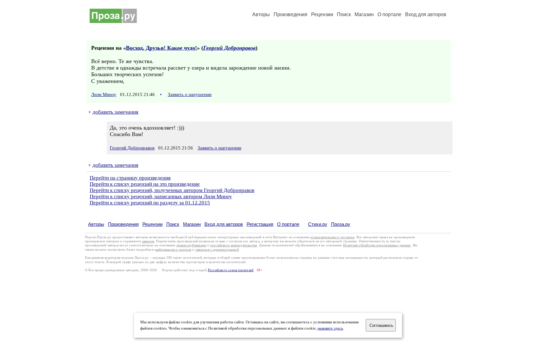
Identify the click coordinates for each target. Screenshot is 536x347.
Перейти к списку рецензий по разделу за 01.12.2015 (150, 203)
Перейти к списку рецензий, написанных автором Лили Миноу (161, 196)
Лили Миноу (103, 94)
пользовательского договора (332, 237)
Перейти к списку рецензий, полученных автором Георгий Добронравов (172, 190)
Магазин (364, 14)
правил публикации (191, 245)
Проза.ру (340, 224)
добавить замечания (115, 112)
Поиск (344, 14)
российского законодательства (233, 245)
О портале (288, 224)
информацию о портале (173, 249)
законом (148, 241)
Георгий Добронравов (229, 48)
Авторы (261, 14)
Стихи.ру (317, 224)
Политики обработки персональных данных (377, 245)
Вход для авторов (425, 14)
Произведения (290, 14)
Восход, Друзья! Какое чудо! (161, 48)
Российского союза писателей (230, 270)
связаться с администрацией (217, 249)
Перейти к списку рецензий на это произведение (145, 184)
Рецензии (322, 14)
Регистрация (260, 224)
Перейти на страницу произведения (130, 178)
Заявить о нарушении (190, 94)
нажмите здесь (330, 328)
